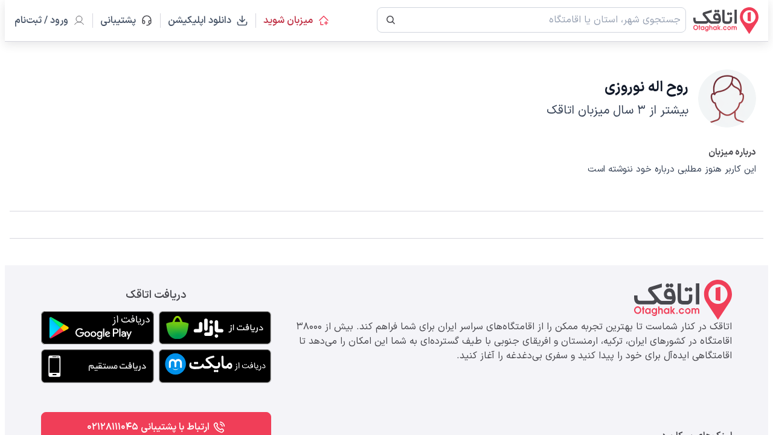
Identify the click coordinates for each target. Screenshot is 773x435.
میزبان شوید (288, 20)
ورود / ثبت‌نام (41, 20)
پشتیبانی (123, 20)
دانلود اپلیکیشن (199, 20)
